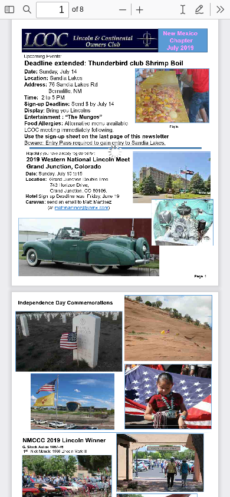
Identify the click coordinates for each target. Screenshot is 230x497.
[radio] (183, 9)
